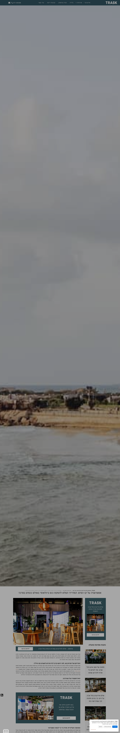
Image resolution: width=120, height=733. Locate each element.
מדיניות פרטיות (93, 729)
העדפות (100, 726)
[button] (2, 695)
